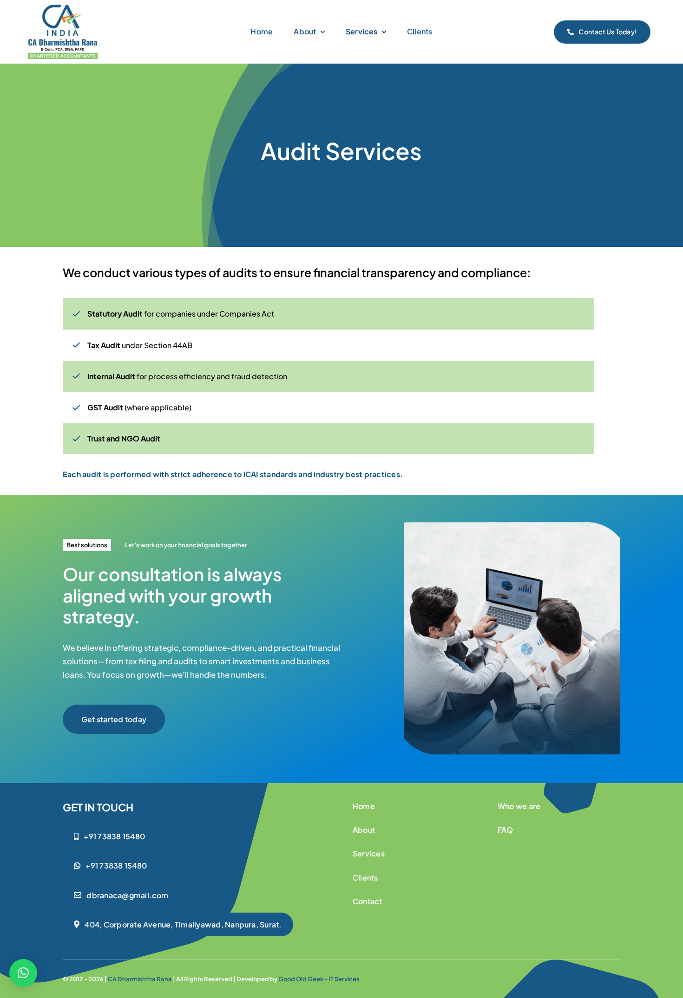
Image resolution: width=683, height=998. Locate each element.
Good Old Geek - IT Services (319, 979)
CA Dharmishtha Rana (140, 979)
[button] (23, 973)
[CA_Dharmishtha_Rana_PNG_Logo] (63, 8)
